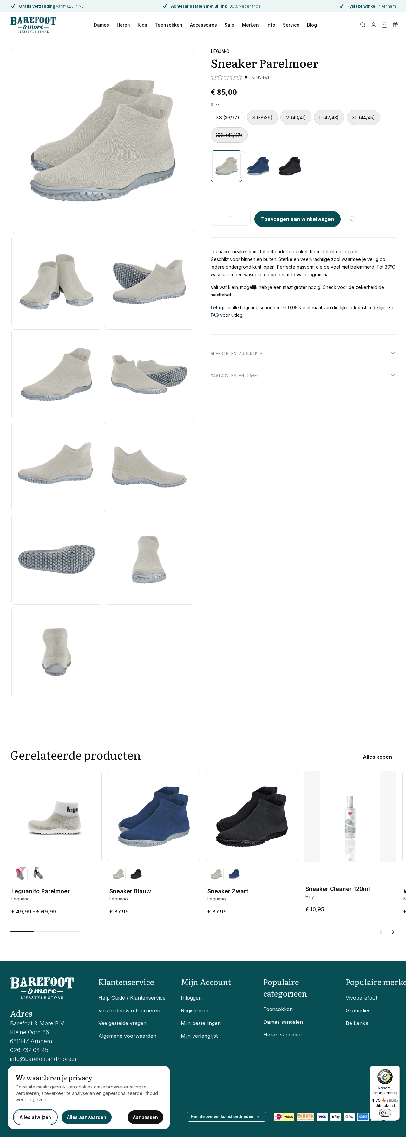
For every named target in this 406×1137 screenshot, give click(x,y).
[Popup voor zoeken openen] (363, 25)
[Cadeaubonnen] (395, 25)
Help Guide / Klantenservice (132, 998)
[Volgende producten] (392, 932)
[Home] (33, 25)
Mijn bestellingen (201, 1023)
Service (291, 25)
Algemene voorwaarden (127, 1036)
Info (270, 25)
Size (215, 104)
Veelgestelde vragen (122, 1023)
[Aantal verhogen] (243, 218)
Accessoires (203, 25)
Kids (142, 25)
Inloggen (191, 998)
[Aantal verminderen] (218, 218)
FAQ (215, 315)
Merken (250, 25)
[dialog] (89, 1097)
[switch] (385, 1113)
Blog (312, 25)
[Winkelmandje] (384, 25)
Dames (101, 25)
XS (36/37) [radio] (227, 117)
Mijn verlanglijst (199, 1036)
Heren (123, 25)
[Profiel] (374, 25)
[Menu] (396, 1069)
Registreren (194, 1010)
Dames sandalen (283, 1022)
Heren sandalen (282, 1034)
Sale (229, 25)
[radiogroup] (303, 126)
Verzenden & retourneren (129, 1010)
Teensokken (168, 25)
